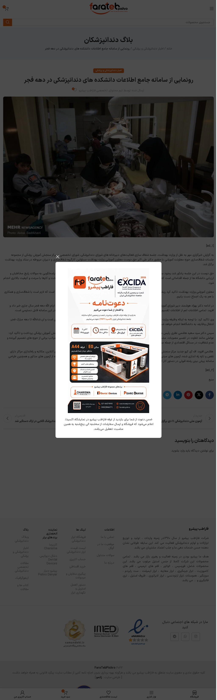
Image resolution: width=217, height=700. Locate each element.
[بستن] (57, 256)
